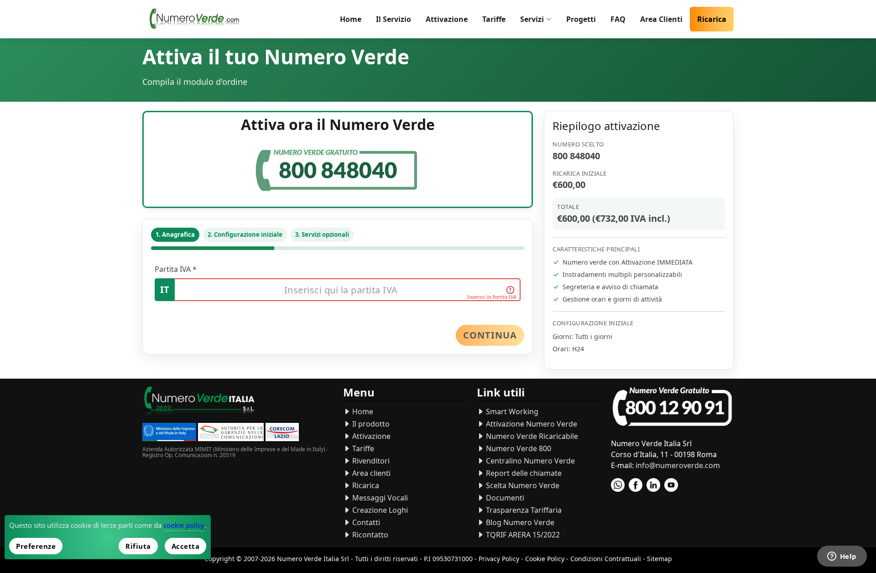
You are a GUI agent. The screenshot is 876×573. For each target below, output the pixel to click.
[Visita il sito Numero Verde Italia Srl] (199, 403)
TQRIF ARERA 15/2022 (522, 535)
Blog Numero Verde (519, 522)
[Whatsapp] (618, 485)
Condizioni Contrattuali (605, 558)
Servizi (532, 19)
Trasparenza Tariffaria (523, 510)
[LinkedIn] (653, 485)
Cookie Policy (544, 558)
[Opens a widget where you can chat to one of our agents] (842, 557)
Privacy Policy (499, 558)
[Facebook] (635, 485)
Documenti (504, 498)
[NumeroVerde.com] (196, 19)
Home (350, 19)
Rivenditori (370, 461)
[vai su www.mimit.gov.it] (169, 433)
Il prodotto (370, 424)
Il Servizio (393, 19)
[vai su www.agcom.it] (231, 433)
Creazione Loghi (379, 510)
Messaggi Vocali (379, 498)
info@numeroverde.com (678, 465)
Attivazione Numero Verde (530, 424)
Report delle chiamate (523, 473)
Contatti (365, 522)
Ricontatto (369, 535)
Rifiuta (138, 546)
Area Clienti (661, 19)
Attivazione (447, 19)
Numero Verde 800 (517, 448)
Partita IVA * (176, 269)
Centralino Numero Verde (529, 461)
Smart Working (511, 411)
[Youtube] (671, 485)
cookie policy (183, 525)
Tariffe (494, 19)
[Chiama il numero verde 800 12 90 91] (672, 407)
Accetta (186, 546)
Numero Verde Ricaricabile (531, 436)
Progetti (581, 19)
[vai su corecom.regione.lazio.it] (282, 433)
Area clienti (370, 473)
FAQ (618, 19)
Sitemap (659, 558)
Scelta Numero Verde (521, 485)
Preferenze (36, 546)
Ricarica (711, 19)
